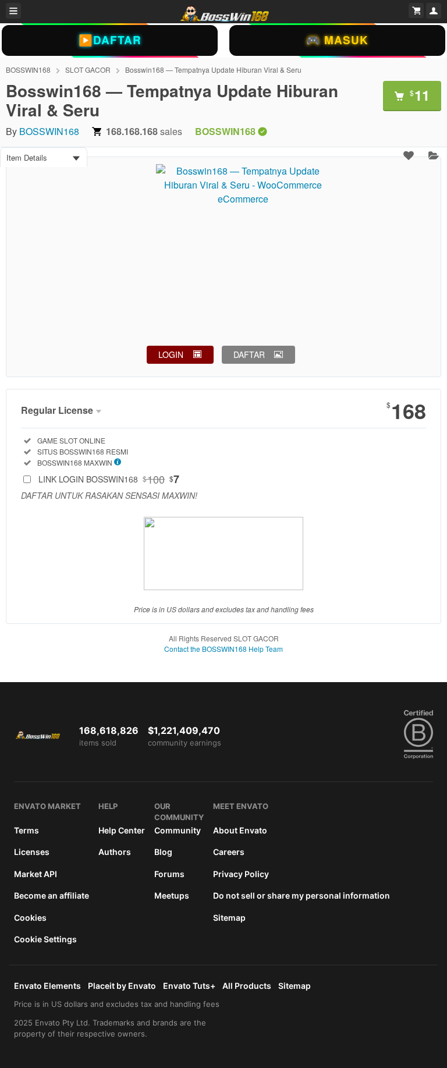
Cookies (30, 917)
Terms (26, 830)
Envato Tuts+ (189, 986)
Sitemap (229, 917)
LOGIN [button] (170, 354)
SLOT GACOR (88, 69)
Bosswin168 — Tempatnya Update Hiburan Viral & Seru (213, 69)
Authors (114, 852)
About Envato (240, 830)
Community (177, 830)
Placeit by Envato (122, 986)
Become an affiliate (51, 895)
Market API (35, 874)
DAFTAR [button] (249, 354)
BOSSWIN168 (28, 69)
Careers (228, 852)
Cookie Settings (45, 939)
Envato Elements (47, 986)
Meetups (171, 895)
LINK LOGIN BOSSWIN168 (108, 479)
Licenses (31, 852)
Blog (163, 852)
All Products (246, 986)
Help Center (121, 830)
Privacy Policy (241, 874)
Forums (169, 874)
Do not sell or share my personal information (301, 895)
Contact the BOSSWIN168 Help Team (223, 649)
